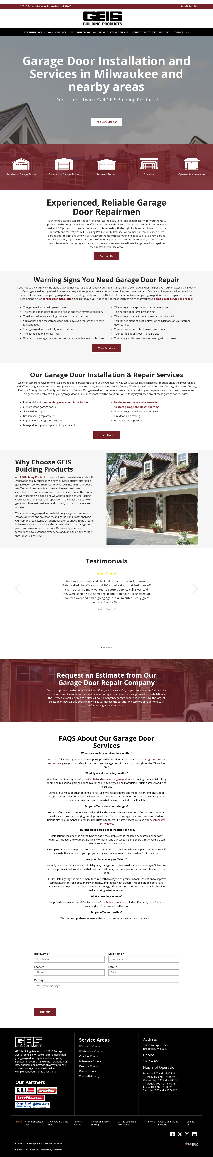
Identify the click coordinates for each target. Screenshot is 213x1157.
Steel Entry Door (80, 32)
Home (19, 1121)
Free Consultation (106, 122)
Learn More (107, 435)
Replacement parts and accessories (136, 402)
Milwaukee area (115, 902)
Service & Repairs (119, 32)
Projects (152, 1121)
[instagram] (187, 1134)
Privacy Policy (21, 1149)
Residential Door (33, 32)
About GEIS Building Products (168, 1123)
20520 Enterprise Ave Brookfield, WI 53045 (155, 1047)
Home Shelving (100, 32)
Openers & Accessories (144, 32)
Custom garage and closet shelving (136, 407)
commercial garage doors (117, 779)
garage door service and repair (173, 299)
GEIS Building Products (32, 477)
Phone (39, 967)
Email (113, 967)
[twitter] (179, 1134)
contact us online (61, 694)
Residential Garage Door (33, 1123)
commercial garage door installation (64, 402)
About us (164, 32)
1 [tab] (101, 647)
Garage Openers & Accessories (127, 1123)
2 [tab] (104, 647)
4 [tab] (109, 647)
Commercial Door (56, 32)
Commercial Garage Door (58, 1123)
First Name (42, 954)
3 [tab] (106, 647)
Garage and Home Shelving (100, 1123)
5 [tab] (111, 647)
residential (90, 779)
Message (39, 980)
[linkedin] (194, 1134)
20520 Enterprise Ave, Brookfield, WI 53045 (45, 6)
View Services (106, 348)
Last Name (117, 954)
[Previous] (18, 589)
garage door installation (57, 299)
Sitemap (34, 1149)
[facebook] (172, 1134)
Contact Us (180, 32)
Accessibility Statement (51, 1149)
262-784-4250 (188, 6)
